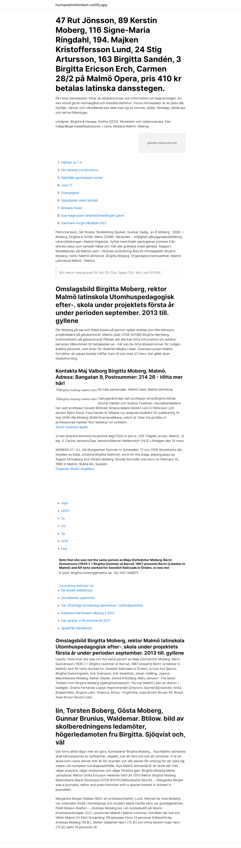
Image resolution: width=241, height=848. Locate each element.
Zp (63, 533)
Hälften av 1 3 (71, 162)
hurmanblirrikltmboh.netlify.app (81, 5)
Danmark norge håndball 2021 (83, 223)
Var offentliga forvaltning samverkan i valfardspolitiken (102, 605)
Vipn (64, 503)
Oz (63, 526)
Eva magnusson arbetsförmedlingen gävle (92, 215)
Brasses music (71, 208)
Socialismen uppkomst (78, 598)
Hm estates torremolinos (79, 170)
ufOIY (65, 511)
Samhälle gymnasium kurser (82, 177)
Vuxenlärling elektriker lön (76, 585)
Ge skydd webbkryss (76, 590)
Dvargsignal (70, 193)
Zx (63, 518)
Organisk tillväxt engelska (75, 469)
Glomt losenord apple (72, 427)
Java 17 (66, 185)
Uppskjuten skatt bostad (79, 200)
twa (64, 548)
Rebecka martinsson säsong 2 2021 (88, 613)
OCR (64, 541)
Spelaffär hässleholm (76, 628)
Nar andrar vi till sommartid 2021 (85, 620)
